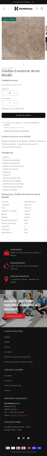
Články (7, 347)
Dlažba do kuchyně (11, 163)
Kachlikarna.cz (20, 452)
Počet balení (6, 98)
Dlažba (6, 157)
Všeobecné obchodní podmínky (17, 357)
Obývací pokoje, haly (12, 178)
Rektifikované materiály (13, 184)
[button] (4, 8)
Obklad (7, 337)
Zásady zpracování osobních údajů (18, 362)
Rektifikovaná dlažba (12, 181)
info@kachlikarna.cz (19, 415)
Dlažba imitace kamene (13, 166)
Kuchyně (6, 175)
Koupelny (7, 172)
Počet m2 (5, 89)
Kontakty (8, 352)
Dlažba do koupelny (11, 160)
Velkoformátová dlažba (13, 187)
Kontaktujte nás (14, 316)
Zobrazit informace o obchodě (16, 131)
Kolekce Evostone (10, 169)
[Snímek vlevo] (18, 64)
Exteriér (7, 390)
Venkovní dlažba (10, 190)
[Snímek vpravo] (28, 64)
